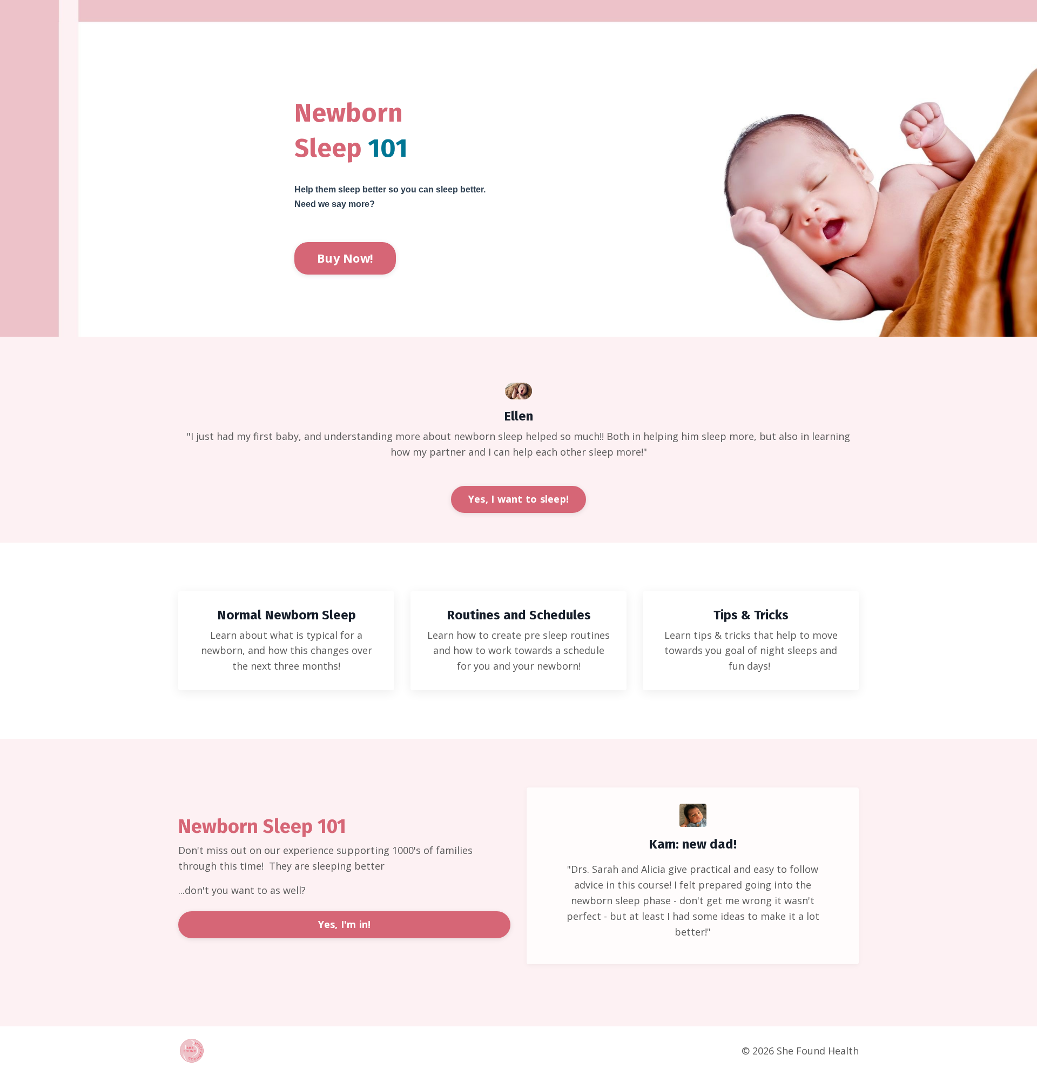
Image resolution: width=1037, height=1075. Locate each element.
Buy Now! (345, 258)
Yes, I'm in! (344, 924)
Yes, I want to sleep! (518, 498)
